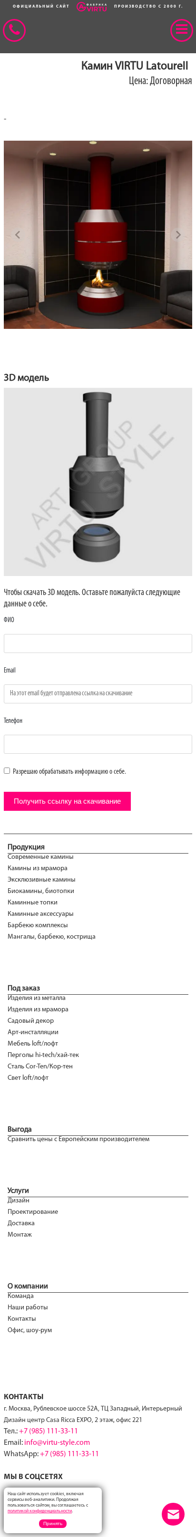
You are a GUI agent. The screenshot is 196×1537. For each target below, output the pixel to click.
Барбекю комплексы (38, 925)
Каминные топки (33, 902)
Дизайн (18, 1200)
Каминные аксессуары (41, 914)
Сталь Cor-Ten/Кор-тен (40, 1066)
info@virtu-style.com (57, 1443)
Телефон (13, 721)
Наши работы (28, 1307)
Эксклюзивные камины (42, 880)
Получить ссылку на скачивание (67, 801)
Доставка (21, 1223)
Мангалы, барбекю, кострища (52, 937)
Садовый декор (31, 1021)
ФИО (9, 620)
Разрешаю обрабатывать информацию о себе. (68, 772)
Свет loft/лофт (28, 1078)
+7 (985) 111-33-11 (48, 1431)
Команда (21, 1296)
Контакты (22, 1319)
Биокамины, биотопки (41, 891)
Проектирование (33, 1212)
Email (10, 670)
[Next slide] (178, 235)
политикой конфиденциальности (40, 1511)
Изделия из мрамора (38, 1009)
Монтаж (20, 1235)
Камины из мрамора (38, 868)
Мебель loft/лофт (33, 1043)
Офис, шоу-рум (30, 1330)
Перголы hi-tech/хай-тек (43, 1055)
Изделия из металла (37, 998)
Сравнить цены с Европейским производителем (78, 1139)
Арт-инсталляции (33, 1032)
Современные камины (41, 857)
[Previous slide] (18, 235)
